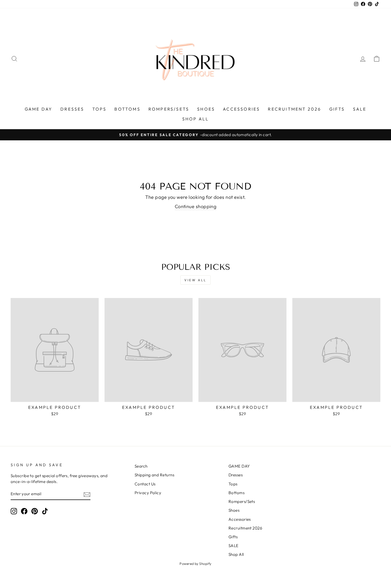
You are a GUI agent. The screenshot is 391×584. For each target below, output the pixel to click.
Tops (99, 109)
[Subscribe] (87, 494)
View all (195, 280)
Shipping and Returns (154, 474)
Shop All (195, 118)
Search (141, 466)
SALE (360, 109)
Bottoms (127, 109)
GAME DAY (39, 109)
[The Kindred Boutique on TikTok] (45, 511)
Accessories (241, 109)
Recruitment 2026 (294, 109)
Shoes (206, 109)
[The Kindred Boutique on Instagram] (14, 511)
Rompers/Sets (168, 109)
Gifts (337, 109)
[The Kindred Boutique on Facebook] (24, 511)
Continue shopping (196, 206)
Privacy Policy (148, 492)
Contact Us (145, 483)
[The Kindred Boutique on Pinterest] (34, 511)
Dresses (72, 109)
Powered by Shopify (195, 563)
